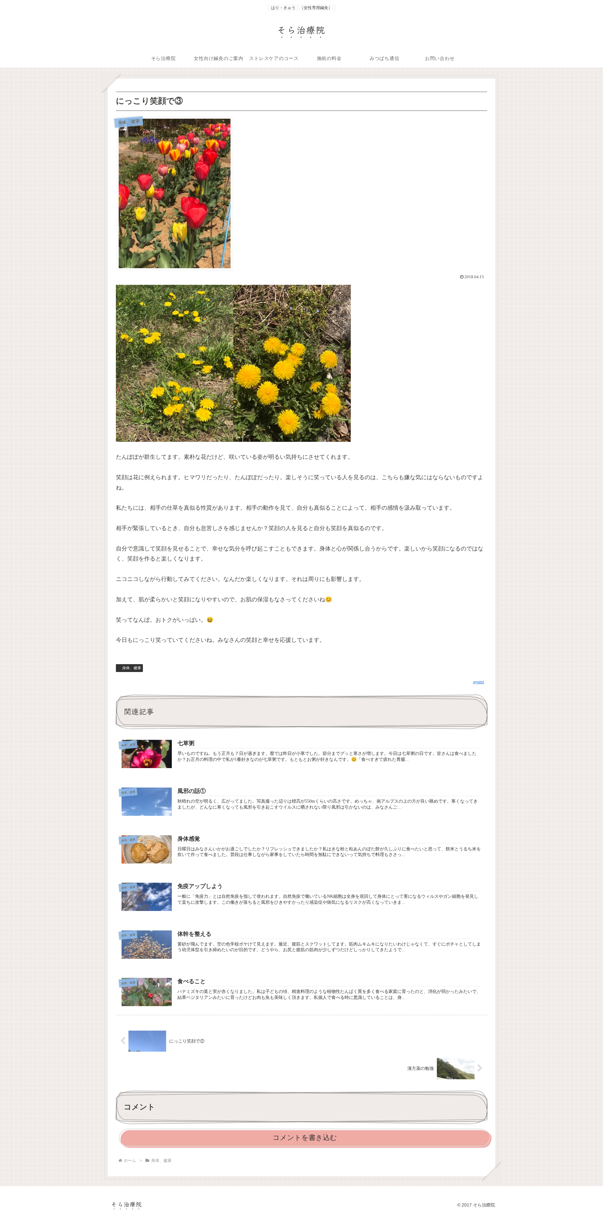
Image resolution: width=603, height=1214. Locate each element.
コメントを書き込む (305, 1137)
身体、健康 (131, 668)
